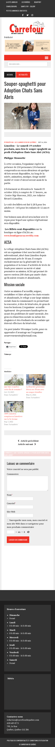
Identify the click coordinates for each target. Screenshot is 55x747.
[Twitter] (27, 14)
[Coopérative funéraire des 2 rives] (27, 49)
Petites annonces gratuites (16, 11)
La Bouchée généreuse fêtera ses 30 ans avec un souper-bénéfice (35, 389)
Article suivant (25, 444)
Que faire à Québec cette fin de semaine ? (13, 388)
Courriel (11, 503)
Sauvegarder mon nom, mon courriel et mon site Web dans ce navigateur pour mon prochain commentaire (27, 523)
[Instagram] (32, 14)
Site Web (11, 511)
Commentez (13, 474)
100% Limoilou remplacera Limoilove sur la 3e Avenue (13, 416)
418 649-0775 (13, 723)
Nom (9, 494)
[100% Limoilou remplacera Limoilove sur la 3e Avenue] (13, 406)
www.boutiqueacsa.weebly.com (21, 235)
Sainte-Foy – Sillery (28, 6)
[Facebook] (23, 14)
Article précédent (30, 440)
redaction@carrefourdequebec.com (23, 719)
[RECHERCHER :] (27, 63)
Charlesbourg (11, 6)
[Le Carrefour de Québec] (27, 28)
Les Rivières (26, 2)
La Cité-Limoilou (11, 2)
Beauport (37, 2)
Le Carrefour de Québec (25, 142)
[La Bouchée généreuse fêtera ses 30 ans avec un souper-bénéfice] (36, 379)
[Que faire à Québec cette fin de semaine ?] (13, 379)
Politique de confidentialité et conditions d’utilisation (27, 740)
